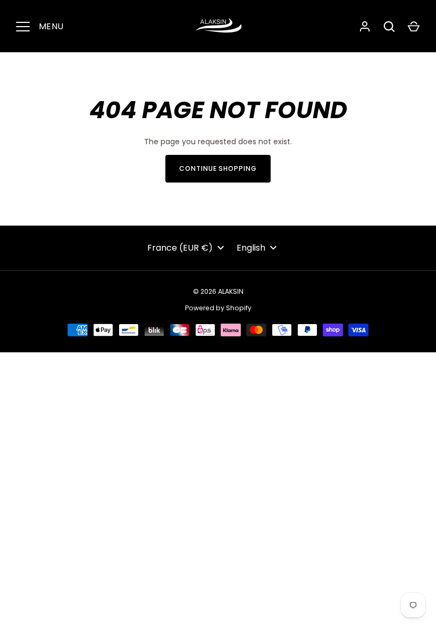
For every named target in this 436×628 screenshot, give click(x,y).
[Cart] (413, 26)
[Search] (389, 26)
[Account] (364, 26)
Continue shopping (218, 168)
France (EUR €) (180, 248)
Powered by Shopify (218, 307)
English (251, 248)
